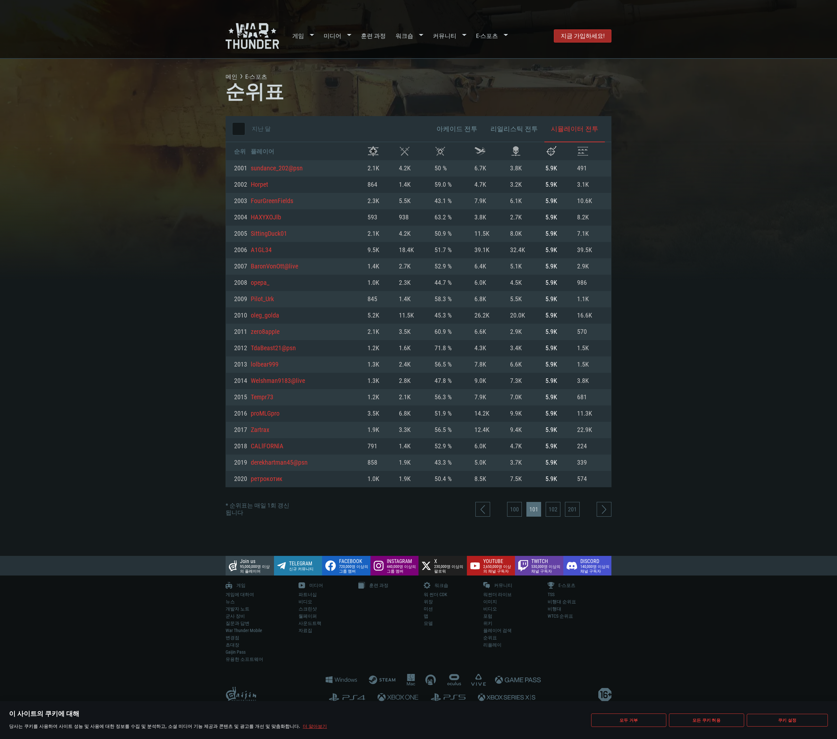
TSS (551, 594)
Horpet (259, 184)
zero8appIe (265, 332)
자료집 (305, 630)
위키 (487, 623)
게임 (298, 35)
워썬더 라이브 (497, 594)
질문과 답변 (237, 623)
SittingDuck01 (269, 234)
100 (514, 509)
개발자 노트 (237, 608)
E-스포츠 (487, 35)
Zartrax (260, 430)
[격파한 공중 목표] (551, 151)
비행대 (554, 608)
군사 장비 (235, 616)
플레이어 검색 (497, 630)
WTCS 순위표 (560, 616)
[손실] (515, 151)
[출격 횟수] (480, 151)
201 (572, 509)
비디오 (305, 601)
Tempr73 (262, 397)
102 (553, 509)
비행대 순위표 (562, 601)
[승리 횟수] (373, 151)
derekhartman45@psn (279, 462)
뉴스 (230, 601)
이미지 (490, 601)
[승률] (440, 151)
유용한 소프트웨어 (244, 659)
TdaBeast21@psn (273, 348)
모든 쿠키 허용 (706, 720)
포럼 (487, 616)
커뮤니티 (444, 35)
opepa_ (260, 283)
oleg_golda (265, 315)
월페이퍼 (308, 616)
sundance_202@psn (277, 168)
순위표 (490, 637)
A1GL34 (261, 250)
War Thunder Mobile (244, 630)
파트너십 (308, 594)
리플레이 (492, 644)
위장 (428, 601)
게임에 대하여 (240, 594)
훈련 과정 (373, 35)
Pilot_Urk (262, 299)
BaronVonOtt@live (274, 266)
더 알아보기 (315, 726)
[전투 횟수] (404, 151)
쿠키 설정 (787, 720)
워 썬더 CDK (435, 594)
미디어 (332, 35)
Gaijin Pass (236, 652)
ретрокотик (266, 479)
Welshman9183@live (278, 381)
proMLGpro (265, 413)
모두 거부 (629, 720)
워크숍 (404, 35)
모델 (428, 623)
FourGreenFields (272, 201)
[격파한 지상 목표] (583, 151)
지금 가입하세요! (583, 35)
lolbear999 (265, 364)
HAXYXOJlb (266, 217)
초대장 (232, 644)
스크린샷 (308, 608)
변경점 (232, 637)
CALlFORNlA (267, 446)
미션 (428, 608)
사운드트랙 (310, 623)
